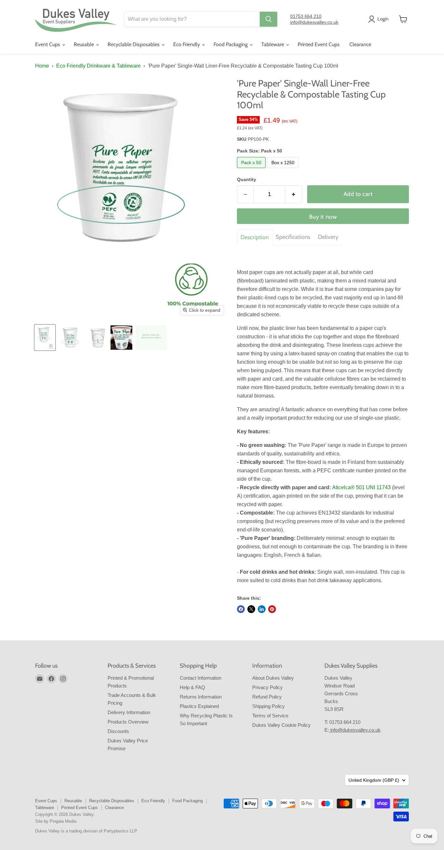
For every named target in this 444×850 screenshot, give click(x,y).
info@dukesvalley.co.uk (314, 22)
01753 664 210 (305, 16)
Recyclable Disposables (134, 44)
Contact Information (200, 678)
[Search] (268, 19)
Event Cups (48, 44)
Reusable (84, 44)
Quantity (246, 179)
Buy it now (323, 216)
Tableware (273, 44)
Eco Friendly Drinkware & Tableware (98, 66)
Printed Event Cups (319, 44)
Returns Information (201, 697)
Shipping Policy (268, 706)
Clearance (360, 44)
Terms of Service (270, 715)
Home (42, 66)
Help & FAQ (192, 687)
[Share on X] (251, 609)
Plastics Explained (199, 706)
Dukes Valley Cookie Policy (281, 725)
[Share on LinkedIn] (262, 609)
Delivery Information (129, 712)
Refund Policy (267, 697)
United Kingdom (373, 780)
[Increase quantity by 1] (293, 194)
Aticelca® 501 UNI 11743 (361, 487)
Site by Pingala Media (55, 821)
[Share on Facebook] (241, 609)
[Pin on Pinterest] (272, 609)
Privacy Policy (267, 687)
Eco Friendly (187, 44)
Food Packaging (231, 44)
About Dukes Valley (273, 678)
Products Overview (128, 722)
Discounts (118, 731)
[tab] (254, 237)
